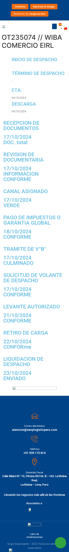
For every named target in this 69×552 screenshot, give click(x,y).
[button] (54, 26)
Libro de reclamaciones (34, 536)
